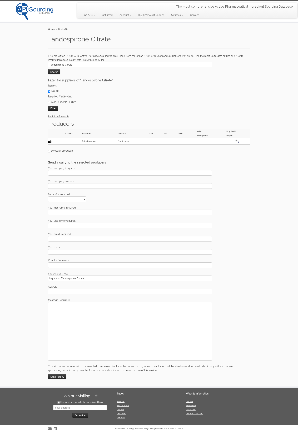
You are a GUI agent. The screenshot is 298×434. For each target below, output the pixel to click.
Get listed (107, 15)
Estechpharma (89, 141)
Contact (194, 15)
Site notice (191, 405)
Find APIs (87, 15)
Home (51, 29)
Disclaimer (191, 409)
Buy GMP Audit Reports (151, 15)
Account (125, 15)
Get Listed (121, 413)
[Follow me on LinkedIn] (56, 429)
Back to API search (58, 116)
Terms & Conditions (194, 413)
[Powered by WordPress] (147, 428)
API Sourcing (128, 429)
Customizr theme (175, 429)
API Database (123, 405)
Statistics (176, 15)
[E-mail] (51, 429)
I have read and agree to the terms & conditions (81, 402)
